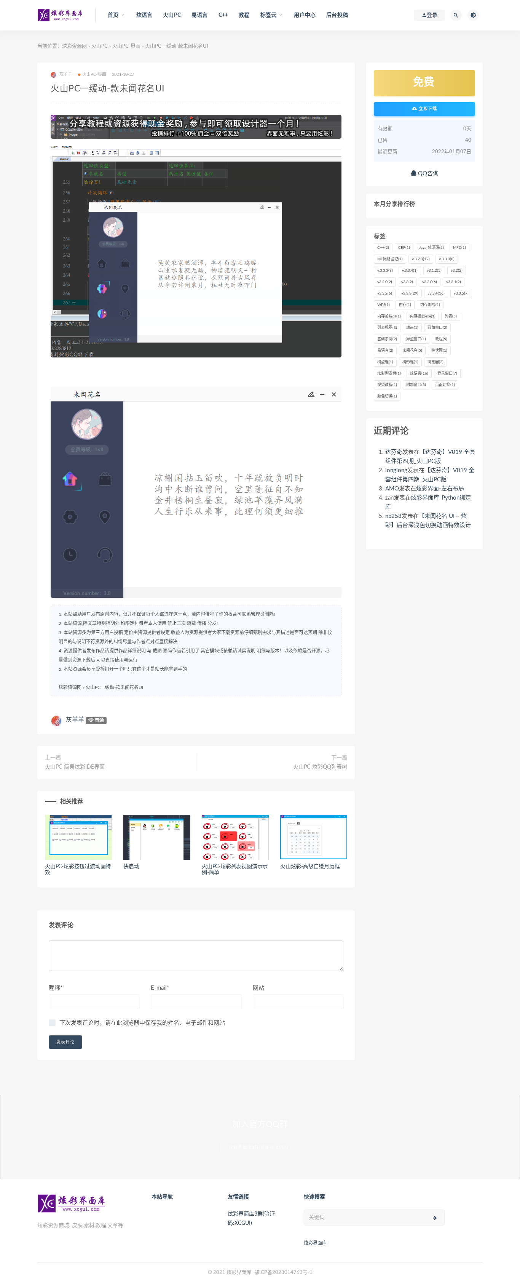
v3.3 (407, 282)
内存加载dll (389, 316)
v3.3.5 (461, 293)
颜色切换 (387, 396)
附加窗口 (416, 385)
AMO (392, 489)
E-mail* (160, 988)
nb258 (393, 516)
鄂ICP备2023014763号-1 (283, 1272)
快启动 (131, 866)
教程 (244, 15)
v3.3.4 (436, 293)
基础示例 (387, 339)
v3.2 (457, 270)
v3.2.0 (384, 282)
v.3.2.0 (421, 259)
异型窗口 (416, 339)
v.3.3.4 (410, 270)
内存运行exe (422, 316)
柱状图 (439, 350)
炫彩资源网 (74, 46)
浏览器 (435, 362)
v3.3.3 (409, 293)
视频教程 (387, 385)
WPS (383, 305)
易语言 (199, 15)
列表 (451, 316)
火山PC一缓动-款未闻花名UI (114, 687)
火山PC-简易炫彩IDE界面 (75, 767)
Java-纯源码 (431, 248)
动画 (412, 328)
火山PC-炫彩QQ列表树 (320, 767)
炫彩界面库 (315, 1243)
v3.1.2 (434, 270)
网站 (258, 988)
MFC (459, 248)
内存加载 (430, 305)
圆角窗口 (437, 328)
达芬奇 (393, 452)
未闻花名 (412, 350)
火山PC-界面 (126, 46)
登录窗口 (447, 373)
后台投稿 (337, 15)
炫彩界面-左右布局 (440, 489)
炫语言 (144, 15)
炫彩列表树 (389, 373)
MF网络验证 (390, 259)
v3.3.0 (429, 282)
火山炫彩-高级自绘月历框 (310, 866)
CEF (404, 248)
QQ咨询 (427, 173)
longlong (396, 470)
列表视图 (387, 328)
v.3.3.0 (447, 259)
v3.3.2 (384, 293)
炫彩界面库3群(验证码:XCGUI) (260, 1148)
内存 (405, 305)
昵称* (55, 988)
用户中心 (305, 15)
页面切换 (445, 385)
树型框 (385, 362)
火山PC (172, 15)
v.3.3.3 (385, 270)
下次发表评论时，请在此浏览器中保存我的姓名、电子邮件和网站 (142, 1023)
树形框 (410, 362)
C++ (223, 15)
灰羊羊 (75, 720)
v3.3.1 (453, 282)
